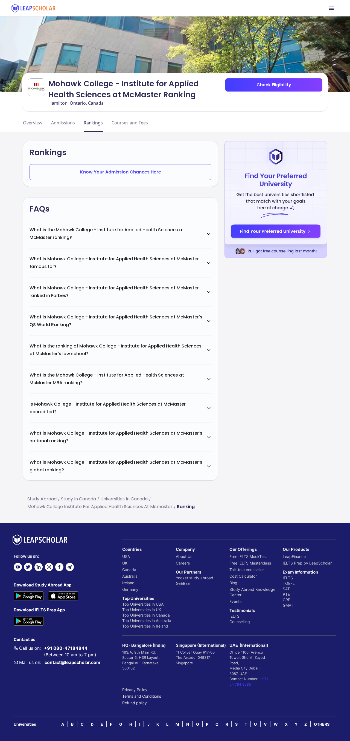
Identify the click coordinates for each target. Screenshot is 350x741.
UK (124, 563)
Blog (233, 582)
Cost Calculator (243, 576)
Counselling (239, 621)
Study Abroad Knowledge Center (252, 592)
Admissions (63, 123)
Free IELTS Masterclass (250, 563)
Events (235, 601)
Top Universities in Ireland (145, 626)
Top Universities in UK (141, 609)
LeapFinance (294, 556)
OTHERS (321, 724)
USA (126, 556)
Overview (32, 123)
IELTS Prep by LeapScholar (307, 563)
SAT (286, 588)
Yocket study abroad (194, 577)
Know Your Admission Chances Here (120, 172)
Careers (183, 563)
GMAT (288, 605)
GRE (286, 599)
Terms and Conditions (141, 696)
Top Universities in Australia (146, 620)
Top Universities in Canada (146, 615)
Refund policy (134, 702)
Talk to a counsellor (246, 569)
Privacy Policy (134, 689)
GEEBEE (183, 583)
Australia (130, 576)
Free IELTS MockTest (248, 556)
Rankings (93, 123)
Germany (130, 589)
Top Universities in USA (143, 604)
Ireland (128, 582)
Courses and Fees (130, 123)
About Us (184, 556)
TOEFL (289, 583)
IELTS (234, 616)
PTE (286, 594)
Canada (129, 569)
